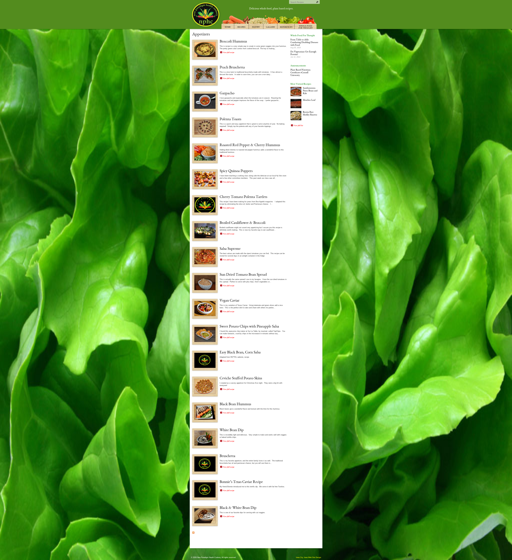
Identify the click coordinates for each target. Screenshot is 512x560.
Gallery (270, 27)
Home (228, 27)
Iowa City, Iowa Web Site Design (308, 557)
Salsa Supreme (230, 249)
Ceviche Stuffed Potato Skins (241, 378)
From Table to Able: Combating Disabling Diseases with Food (304, 42)
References (286, 27)
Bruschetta (227, 456)
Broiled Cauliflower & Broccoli (242, 223)
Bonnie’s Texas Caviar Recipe (241, 482)
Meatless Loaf (309, 100)
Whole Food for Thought (306, 27)
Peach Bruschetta (232, 68)
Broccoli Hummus (233, 42)
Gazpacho (227, 93)
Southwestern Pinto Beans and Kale (310, 91)
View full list (298, 125)
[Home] (206, 14)
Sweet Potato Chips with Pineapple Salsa (249, 327)
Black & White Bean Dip (238, 508)
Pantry (256, 27)
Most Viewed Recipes (300, 83)
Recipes (241, 27)
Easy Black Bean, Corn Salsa (240, 353)
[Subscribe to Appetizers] (193, 533)
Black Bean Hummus (235, 404)
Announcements (298, 65)
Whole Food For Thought (302, 35)
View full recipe (228, 52)
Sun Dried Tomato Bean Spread (243, 275)
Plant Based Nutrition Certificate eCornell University (300, 73)
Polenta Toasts (230, 119)
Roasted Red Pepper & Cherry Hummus (250, 145)
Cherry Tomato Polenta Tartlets (243, 197)
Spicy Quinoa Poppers (236, 171)
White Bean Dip (232, 430)
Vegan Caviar (229, 301)
